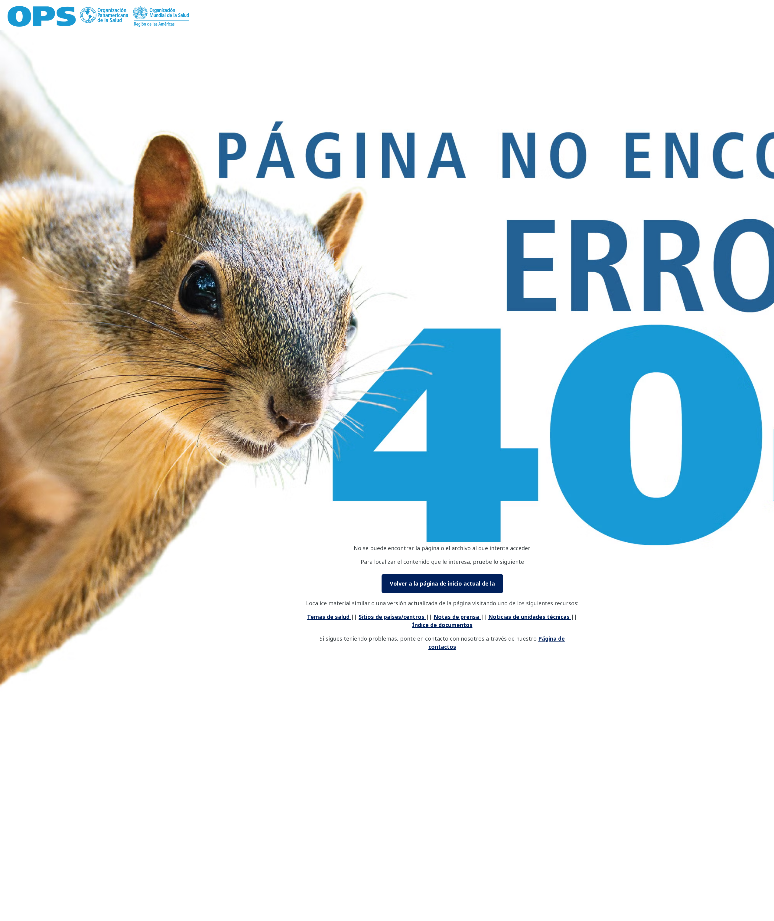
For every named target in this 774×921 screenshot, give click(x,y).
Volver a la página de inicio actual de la (442, 583)
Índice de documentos (442, 625)
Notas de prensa (457, 616)
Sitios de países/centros (392, 616)
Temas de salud (329, 616)
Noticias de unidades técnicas (529, 616)
